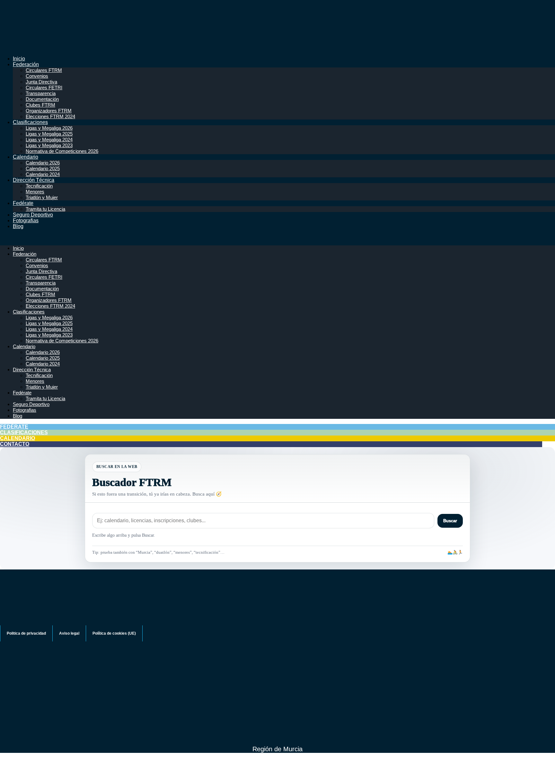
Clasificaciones (30, 122)
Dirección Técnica (33, 180)
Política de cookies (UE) (114, 633)
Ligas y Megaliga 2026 (49, 128)
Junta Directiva (41, 81)
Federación (26, 64)
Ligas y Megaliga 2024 (49, 139)
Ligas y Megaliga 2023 (49, 145)
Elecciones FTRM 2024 (50, 116)
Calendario (25, 157)
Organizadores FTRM (49, 110)
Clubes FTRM (40, 105)
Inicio (19, 58)
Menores (35, 191)
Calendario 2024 (43, 174)
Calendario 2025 (43, 168)
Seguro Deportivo (33, 214)
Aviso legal (69, 633)
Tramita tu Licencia (45, 209)
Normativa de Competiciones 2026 (62, 151)
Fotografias (26, 220)
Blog (18, 226)
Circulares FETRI (44, 87)
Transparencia (41, 93)
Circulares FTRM (44, 70)
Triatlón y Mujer (42, 197)
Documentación (42, 99)
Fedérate (23, 203)
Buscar (450, 520)
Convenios (37, 76)
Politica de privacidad (26, 633)
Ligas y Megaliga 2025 (49, 134)
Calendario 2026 (43, 162)
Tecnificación (39, 186)
